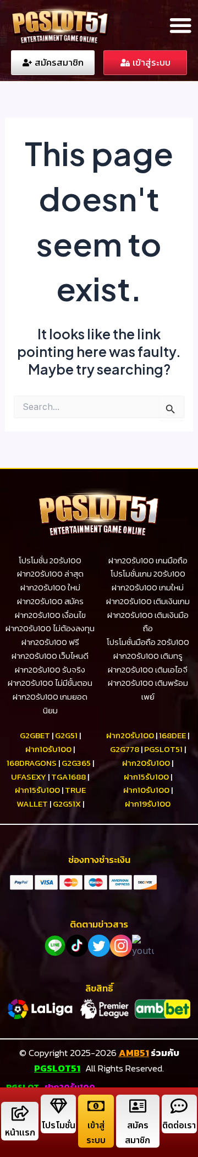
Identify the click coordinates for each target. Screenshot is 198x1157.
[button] (180, 25)
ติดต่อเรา (179, 1125)
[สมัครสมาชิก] (137, 1106)
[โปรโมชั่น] (58, 1106)
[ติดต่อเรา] (179, 1106)
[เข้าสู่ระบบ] (96, 1106)
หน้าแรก (20, 1132)
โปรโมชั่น (58, 1125)
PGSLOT (22, 1086)
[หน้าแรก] (20, 1113)
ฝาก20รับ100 (70, 1086)
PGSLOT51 (57, 1068)
